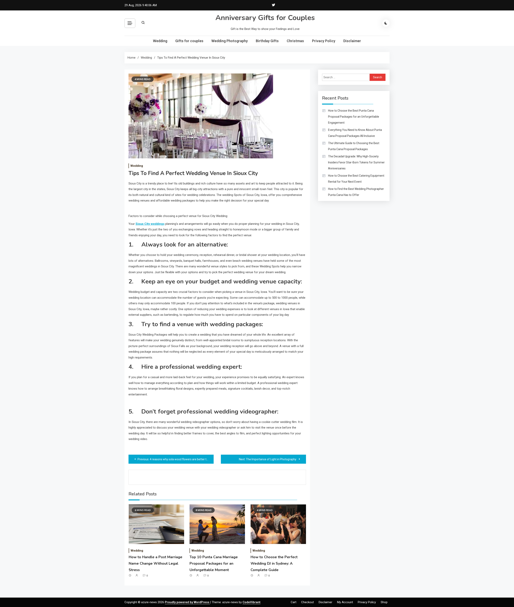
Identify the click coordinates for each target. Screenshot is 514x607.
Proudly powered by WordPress (187, 602)
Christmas (295, 41)
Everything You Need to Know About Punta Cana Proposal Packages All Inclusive (355, 132)
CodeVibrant (251, 602)
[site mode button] (386, 23)
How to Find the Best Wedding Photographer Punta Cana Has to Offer (356, 192)
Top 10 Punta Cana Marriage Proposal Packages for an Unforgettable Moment (214, 563)
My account (345, 602)
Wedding (160, 41)
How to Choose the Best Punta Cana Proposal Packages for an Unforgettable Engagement (353, 116)
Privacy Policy (323, 41)
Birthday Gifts (267, 41)
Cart (293, 602)
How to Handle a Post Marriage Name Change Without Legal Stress (155, 563)
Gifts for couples (189, 41)
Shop (384, 602)
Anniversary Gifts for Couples (265, 18)
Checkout (307, 602)
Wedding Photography (229, 41)
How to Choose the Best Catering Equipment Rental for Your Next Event (356, 178)
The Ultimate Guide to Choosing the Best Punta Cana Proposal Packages (353, 146)
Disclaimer (352, 41)
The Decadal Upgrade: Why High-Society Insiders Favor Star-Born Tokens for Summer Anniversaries (356, 162)
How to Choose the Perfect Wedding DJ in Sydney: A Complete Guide (274, 563)
